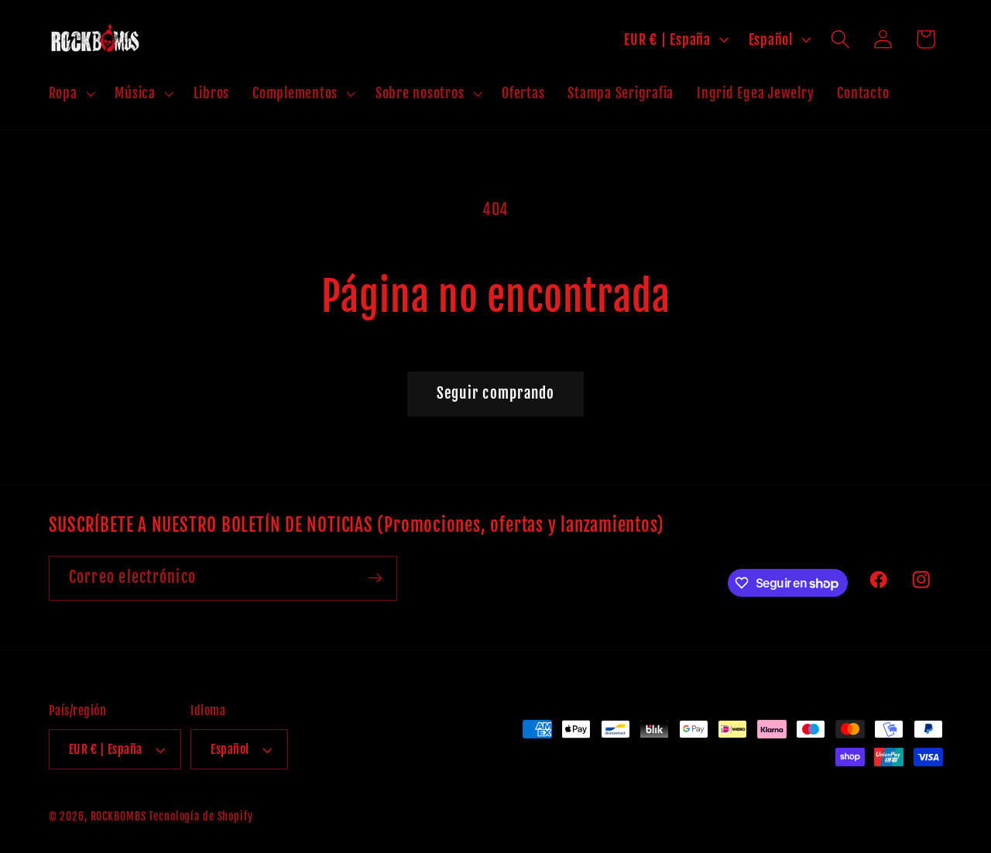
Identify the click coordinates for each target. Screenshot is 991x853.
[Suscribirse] (375, 578)
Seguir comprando (496, 393)
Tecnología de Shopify (200, 816)
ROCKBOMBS (118, 816)
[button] (70, 94)
